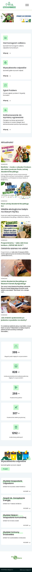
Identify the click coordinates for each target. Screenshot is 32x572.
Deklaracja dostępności (25, 570)
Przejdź (5, 469)
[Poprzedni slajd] (21, 19)
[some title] (16, 17)
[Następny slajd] (26, 19)
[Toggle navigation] (27, 5)
